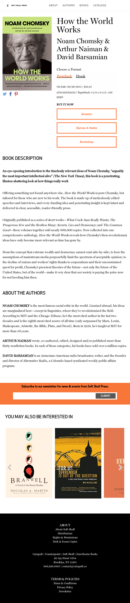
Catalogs (99, 5)
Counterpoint (53, 554)
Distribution (65, 533)
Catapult (38, 554)
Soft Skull (68, 554)
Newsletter (65, 591)
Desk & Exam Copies (65, 541)
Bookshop (86, 142)
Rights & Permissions (65, 537)
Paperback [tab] (64, 76)
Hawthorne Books (87, 554)
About (53, 5)
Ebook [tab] (80, 76)
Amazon (86, 114)
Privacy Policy (65, 587)
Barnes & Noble (86, 128)
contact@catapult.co (74, 566)
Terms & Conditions (65, 583)
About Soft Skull (65, 529)
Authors (69, 5)
